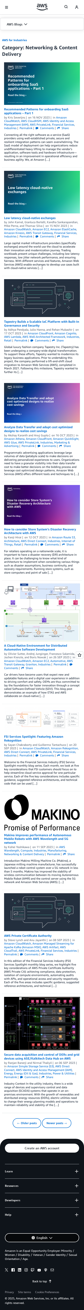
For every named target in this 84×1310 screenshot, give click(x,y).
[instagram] (26, 1270)
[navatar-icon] (77, 7)
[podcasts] (45, 1270)
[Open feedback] (79, 655)
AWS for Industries (14, 40)
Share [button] (65, 128)
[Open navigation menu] (6, 7)
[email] (52, 1270)
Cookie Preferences (47, 1292)
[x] (6, 1270)
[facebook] (13, 1270)
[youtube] (39, 1270)
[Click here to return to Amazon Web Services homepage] (42, 7)
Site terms (24, 1292)
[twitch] (32, 1270)
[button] (42, 24)
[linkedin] (19, 1270)
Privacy (9, 1292)
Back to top (39, 1281)
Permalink (26, 128)
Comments (46, 128)
